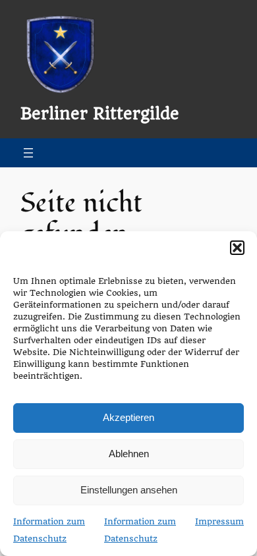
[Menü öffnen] (28, 153)
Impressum (219, 521)
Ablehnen (129, 453)
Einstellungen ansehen (128, 489)
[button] (237, 247)
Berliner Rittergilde (99, 113)
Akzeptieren (128, 417)
